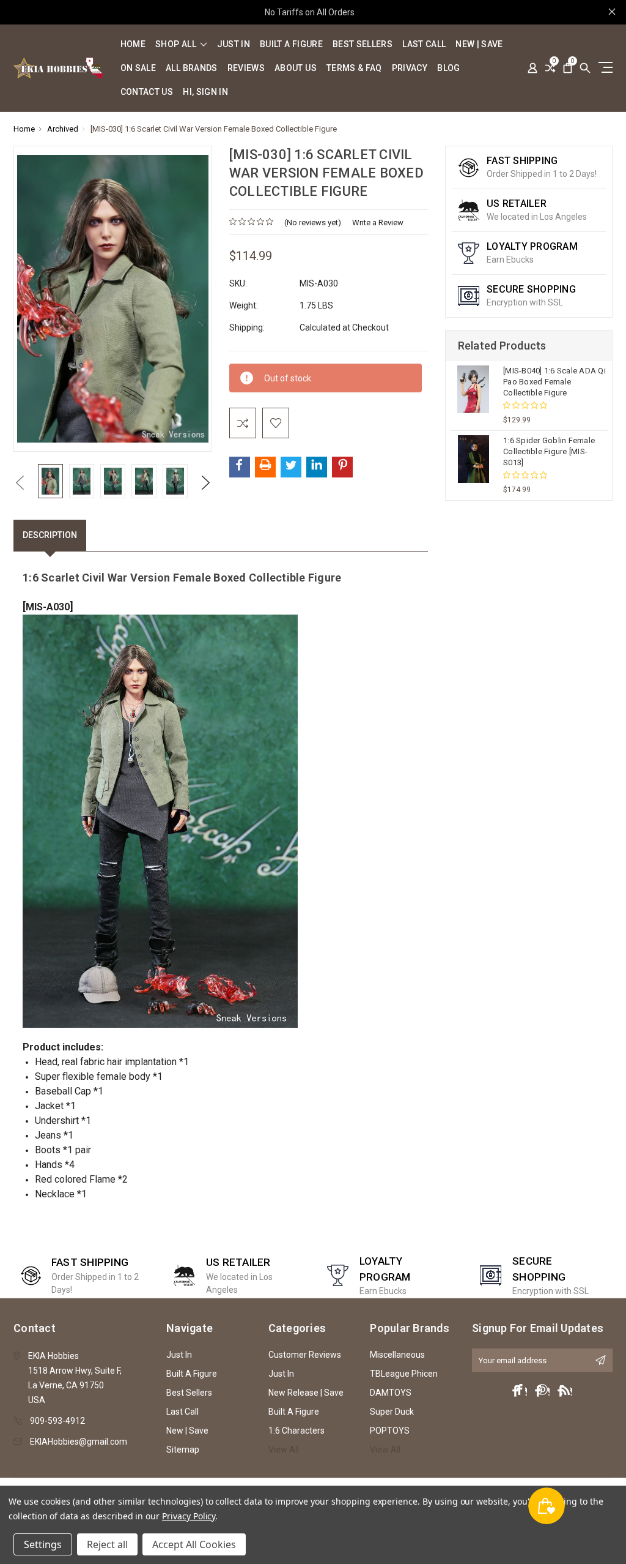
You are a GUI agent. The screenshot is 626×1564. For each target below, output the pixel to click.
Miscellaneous (397, 1355)
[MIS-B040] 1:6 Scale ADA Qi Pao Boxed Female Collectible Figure (554, 381)
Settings (43, 1544)
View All (283, 1449)
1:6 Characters (296, 1430)
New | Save (479, 44)
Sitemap (182, 1449)
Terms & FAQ (354, 68)
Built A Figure (291, 44)
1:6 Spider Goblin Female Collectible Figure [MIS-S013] (549, 451)
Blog (448, 68)
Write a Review (377, 222)
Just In (233, 44)
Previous (19, 482)
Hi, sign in (205, 92)
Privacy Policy (188, 1516)
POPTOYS (390, 1430)
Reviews (246, 68)
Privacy (409, 68)
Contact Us (147, 92)
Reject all (107, 1544)
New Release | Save (306, 1392)
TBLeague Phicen (404, 1374)
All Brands (192, 68)
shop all (176, 44)
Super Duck (392, 1411)
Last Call (424, 44)
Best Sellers (362, 44)
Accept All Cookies (194, 1544)
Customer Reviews (304, 1355)
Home (132, 44)
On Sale (138, 68)
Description (50, 535)
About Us (295, 68)
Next (206, 482)
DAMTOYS (390, 1392)
